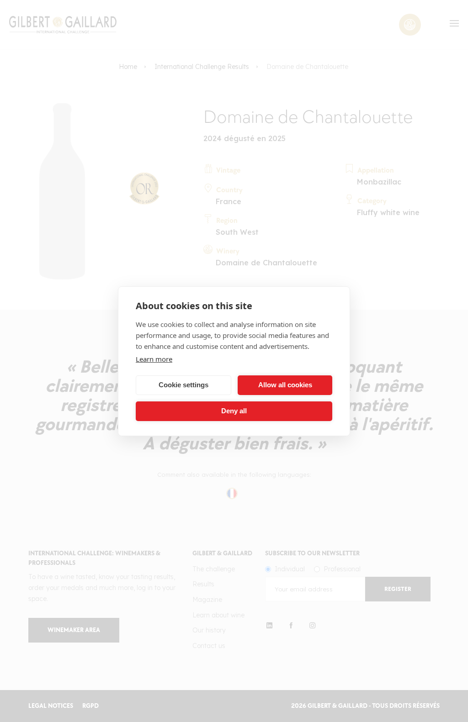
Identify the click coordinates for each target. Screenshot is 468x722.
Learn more (154, 359)
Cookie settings (183, 385)
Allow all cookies (285, 385)
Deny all (234, 411)
